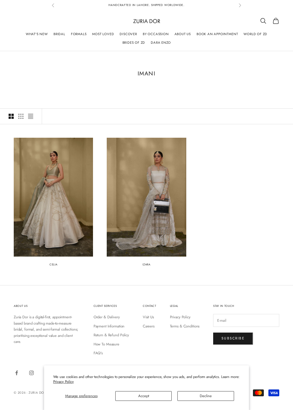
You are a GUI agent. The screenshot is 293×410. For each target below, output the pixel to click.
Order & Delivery (107, 317)
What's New (37, 34)
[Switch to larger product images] (11, 116)
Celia (53, 265)
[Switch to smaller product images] (20, 116)
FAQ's (98, 353)
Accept (143, 396)
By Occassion (156, 34)
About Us (183, 34)
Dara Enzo (161, 42)
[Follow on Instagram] (31, 373)
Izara (146, 265)
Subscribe (232, 338)
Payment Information (109, 326)
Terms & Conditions (185, 326)
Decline (206, 396)
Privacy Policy (63, 381)
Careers (149, 326)
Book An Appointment (217, 34)
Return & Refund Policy (111, 335)
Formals (79, 34)
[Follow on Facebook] (16, 373)
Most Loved (103, 34)
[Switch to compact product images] (30, 116)
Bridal (59, 34)
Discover (128, 34)
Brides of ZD (133, 42)
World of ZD (255, 34)
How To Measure (106, 344)
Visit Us (148, 317)
